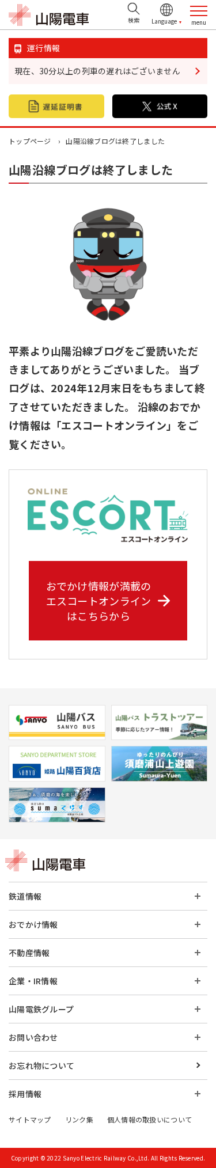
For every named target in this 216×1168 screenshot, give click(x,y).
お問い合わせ (33, 1037)
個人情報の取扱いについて (149, 1119)
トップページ (30, 141)
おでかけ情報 (33, 924)
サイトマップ (30, 1119)
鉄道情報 (25, 896)
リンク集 (79, 1119)
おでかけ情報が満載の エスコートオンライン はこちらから (98, 600)
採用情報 (25, 1093)
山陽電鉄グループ (41, 1009)
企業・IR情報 (33, 981)
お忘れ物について (41, 1065)
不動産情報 (29, 952)
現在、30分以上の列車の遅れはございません (97, 71)
